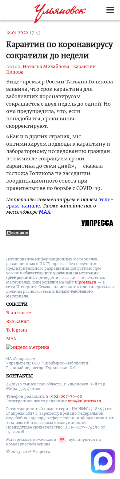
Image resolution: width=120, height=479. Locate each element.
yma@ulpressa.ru (84, 401)
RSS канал (17, 321)
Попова (14, 72)
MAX (44, 212)
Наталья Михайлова (46, 66)
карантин (84, 66)
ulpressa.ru (85, 282)
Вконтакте (18, 313)
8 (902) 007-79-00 (64, 396)
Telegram (16, 330)
